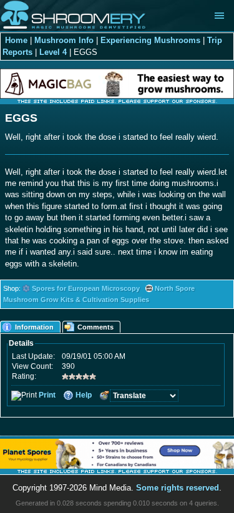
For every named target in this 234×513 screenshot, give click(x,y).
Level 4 (53, 52)
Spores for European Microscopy (86, 288)
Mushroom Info (64, 40)
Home (16, 40)
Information (34, 327)
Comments (95, 327)
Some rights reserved (177, 487)
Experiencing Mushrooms (150, 40)
